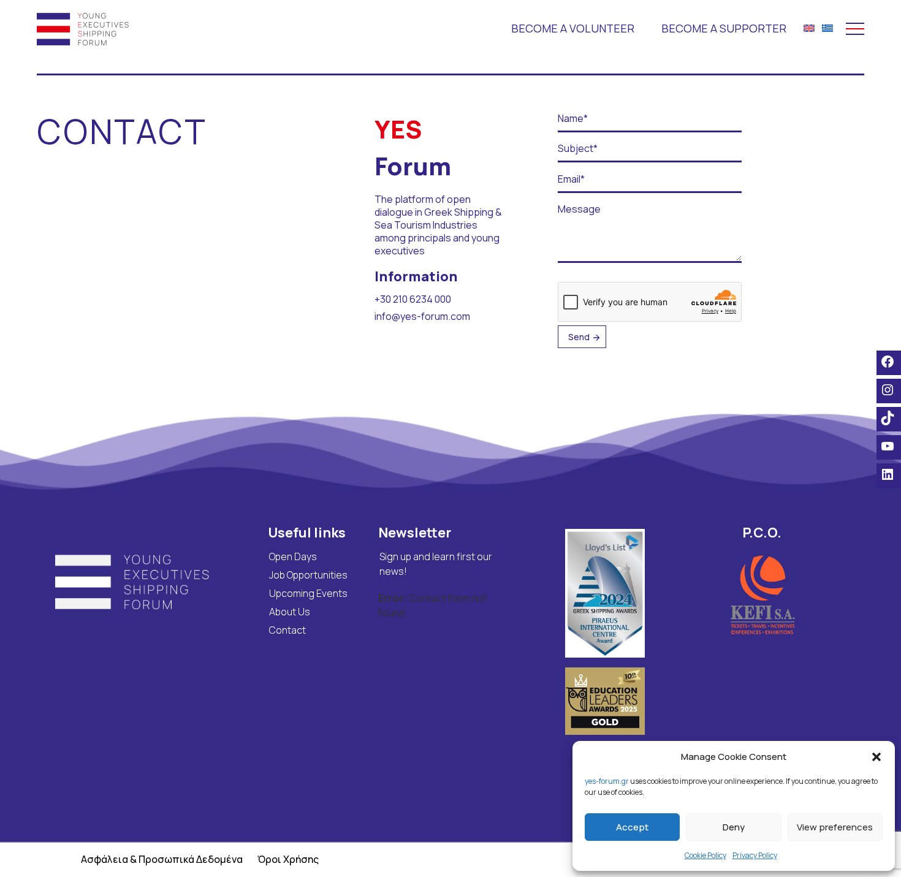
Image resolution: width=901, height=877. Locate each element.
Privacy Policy (754, 855)
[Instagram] (888, 390)
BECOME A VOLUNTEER (572, 28)
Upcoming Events (308, 593)
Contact (287, 630)
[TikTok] (888, 418)
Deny (734, 827)
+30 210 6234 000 (412, 299)
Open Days (293, 556)
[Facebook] (888, 362)
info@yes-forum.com (422, 316)
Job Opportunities (308, 575)
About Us (289, 611)
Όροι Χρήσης (288, 859)
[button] (876, 757)
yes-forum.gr (607, 781)
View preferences (835, 827)
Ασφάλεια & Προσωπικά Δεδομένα (162, 859)
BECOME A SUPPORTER (723, 28)
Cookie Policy (705, 855)
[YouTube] (888, 446)
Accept (632, 827)
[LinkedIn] (888, 474)
